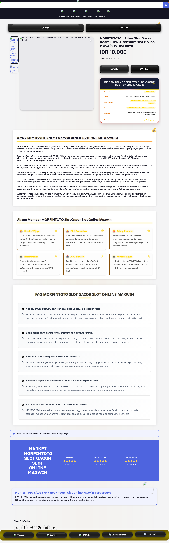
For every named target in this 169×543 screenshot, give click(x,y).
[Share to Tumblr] (54, 527)
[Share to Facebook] (24, 527)
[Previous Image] (22, 74)
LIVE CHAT (152, 535)
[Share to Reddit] (46, 527)
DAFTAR (123, 27)
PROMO (20, 534)
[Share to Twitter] (17, 527)
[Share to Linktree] (32, 527)
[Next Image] (91, 74)
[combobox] (81, 5)
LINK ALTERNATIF (119, 534)
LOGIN (46, 27)
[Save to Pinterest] (39, 527)
